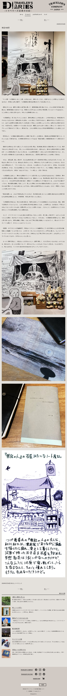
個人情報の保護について (39, 688)
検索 (42, 684)
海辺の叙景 (6, 28)
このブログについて (37, 14)
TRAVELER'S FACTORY (27, 674)
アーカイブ (27, 14)
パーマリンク (18, 583)
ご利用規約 (30, 691)
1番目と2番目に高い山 (18, 597)
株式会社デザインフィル (27, 688)
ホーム (21, 14)
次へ (45, 20)
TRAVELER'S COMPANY (27, 670)
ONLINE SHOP (36, 678)
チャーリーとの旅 (17, 639)
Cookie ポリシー (37, 691)
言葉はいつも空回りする (19, 649)
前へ (21, 20)
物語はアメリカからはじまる (20, 618)
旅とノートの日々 (17, 607)
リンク (45, 14)
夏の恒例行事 (16, 628)
